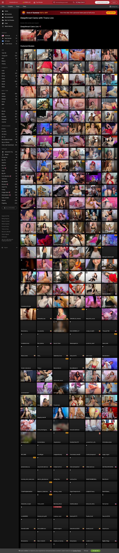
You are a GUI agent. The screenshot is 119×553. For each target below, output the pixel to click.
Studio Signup (5, 234)
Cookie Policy (77, 550)
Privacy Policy (5, 226)
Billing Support (5, 218)
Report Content (5, 221)
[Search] (73, 2)
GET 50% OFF (111, 12)
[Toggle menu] (3, 2)
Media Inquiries (5, 223)
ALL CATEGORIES (10, 207)
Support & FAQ (5, 216)
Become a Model (6, 231)
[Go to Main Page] (13, 2)
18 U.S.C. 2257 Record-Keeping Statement (7, 240)
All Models (4, 237)
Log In (114, 2)
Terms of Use (5, 229)
